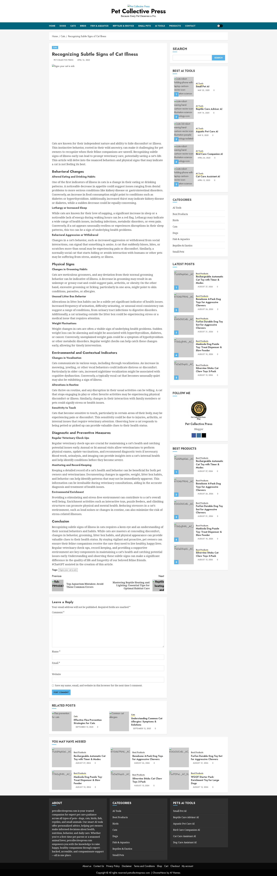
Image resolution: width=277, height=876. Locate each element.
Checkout (175, 866)
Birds (83, 25)
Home (52, 25)
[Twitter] (204, 435)
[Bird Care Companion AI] (184, 154)
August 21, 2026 (205, 332)
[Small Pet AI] (184, 87)
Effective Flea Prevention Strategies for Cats (88, 721)
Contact (190, 25)
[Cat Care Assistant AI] (184, 177)
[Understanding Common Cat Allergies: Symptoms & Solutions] (119, 721)
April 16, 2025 (83, 60)
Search (180, 48)
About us (87, 866)
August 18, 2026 (205, 354)
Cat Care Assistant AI (208, 176)
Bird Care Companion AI (209, 154)
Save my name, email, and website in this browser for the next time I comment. (98, 685)
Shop (159, 866)
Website (56, 674)
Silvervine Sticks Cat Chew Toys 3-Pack (207, 370)
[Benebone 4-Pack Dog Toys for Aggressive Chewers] (184, 302)
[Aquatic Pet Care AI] (184, 132)
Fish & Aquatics (99, 25)
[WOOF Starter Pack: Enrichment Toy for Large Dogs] (179, 780)
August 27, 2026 (205, 287)
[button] (226, 26)
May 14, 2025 (203, 113)
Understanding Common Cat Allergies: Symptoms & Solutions (146, 722)
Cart (166, 866)
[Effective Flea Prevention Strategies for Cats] (62, 721)
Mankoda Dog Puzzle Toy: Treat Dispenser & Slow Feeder (209, 347)
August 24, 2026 (205, 309)
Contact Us (98, 866)
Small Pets (144, 25)
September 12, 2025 (142, 729)
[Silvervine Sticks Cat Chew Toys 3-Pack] (184, 370)
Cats (73, 25)
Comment (58, 612)
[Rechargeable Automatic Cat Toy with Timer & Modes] (184, 280)
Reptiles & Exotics (123, 25)
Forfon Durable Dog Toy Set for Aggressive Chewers (209, 325)
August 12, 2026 (200, 787)
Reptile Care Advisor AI (209, 109)
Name (56, 651)
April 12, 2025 (204, 180)
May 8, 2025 (203, 135)
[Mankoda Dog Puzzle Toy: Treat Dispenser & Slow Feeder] (184, 347)
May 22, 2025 (203, 90)
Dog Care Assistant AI (185, 842)
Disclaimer (127, 866)
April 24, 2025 (204, 158)
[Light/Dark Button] (220, 25)
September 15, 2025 (84, 727)
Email (56, 663)
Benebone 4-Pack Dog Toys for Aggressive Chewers (208, 302)
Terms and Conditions (144, 866)
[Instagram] (199, 435)
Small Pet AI (202, 86)
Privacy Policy (113, 866)
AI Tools (160, 25)
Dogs (63, 25)
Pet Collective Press (138, 11)
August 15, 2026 (205, 375)
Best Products (180, 214)
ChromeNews (159, 872)
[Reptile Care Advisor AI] (184, 109)
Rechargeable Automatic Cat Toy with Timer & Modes (209, 280)
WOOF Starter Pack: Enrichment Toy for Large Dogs (205, 780)
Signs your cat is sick (68, 569)
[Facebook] (194, 435)
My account (187, 866)
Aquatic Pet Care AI (207, 131)
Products (175, 25)
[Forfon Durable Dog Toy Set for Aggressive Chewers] (184, 325)
